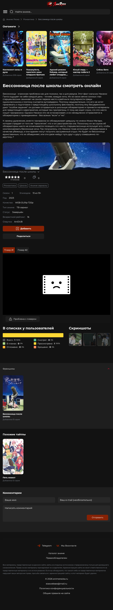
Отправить (97, 517)
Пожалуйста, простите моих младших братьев (35, 72)
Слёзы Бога (102, 69)
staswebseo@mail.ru (56, 583)
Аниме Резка (12, 19)
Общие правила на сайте (56, 593)
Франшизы (9, 368)
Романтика (28, 19)
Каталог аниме (56, 553)
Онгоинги (9, 26)
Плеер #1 (9, 250)
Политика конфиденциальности (56, 588)
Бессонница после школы (12, 415)
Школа (23, 185)
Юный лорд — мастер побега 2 (81, 70)
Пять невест (9, 477)
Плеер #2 (23, 250)
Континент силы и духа (12, 70)
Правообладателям (56, 558)
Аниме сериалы (38, 185)
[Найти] (11, 11)
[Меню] (5, 11)
